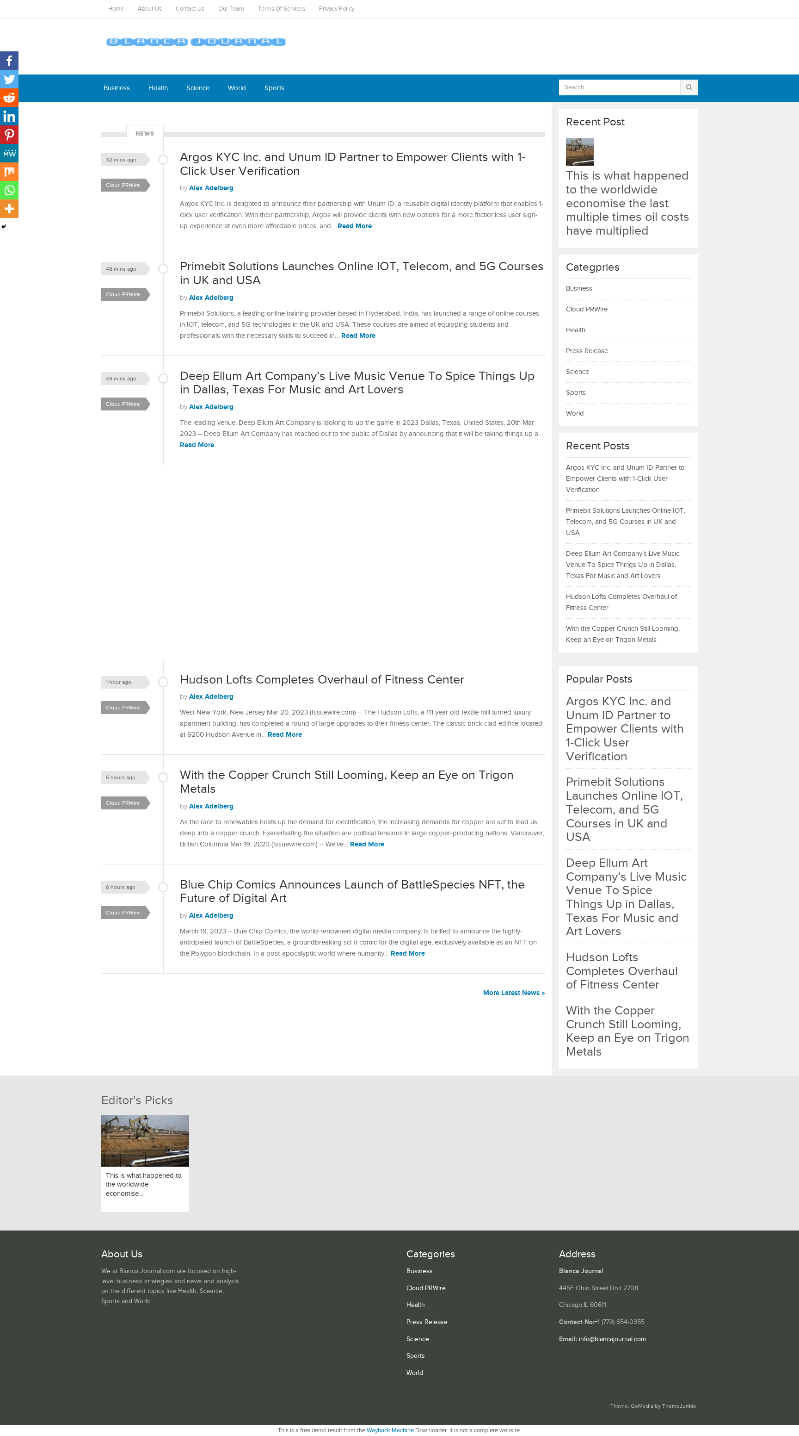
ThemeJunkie (679, 1406)
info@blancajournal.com (612, 1339)
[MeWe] (9, 153)
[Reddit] (9, 97)
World (237, 88)
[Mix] (9, 171)
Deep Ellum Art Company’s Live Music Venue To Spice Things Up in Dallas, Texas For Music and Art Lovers (357, 383)
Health (158, 88)
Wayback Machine (390, 1430)
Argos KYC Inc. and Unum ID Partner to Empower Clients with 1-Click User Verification (352, 164)
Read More (355, 226)
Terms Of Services (281, 9)
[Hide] (3, 226)
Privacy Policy (336, 9)
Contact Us (190, 9)
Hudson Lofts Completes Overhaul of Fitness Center (322, 679)
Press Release (587, 351)
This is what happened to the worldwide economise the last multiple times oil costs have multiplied (627, 203)
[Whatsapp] (9, 190)
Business (117, 88)
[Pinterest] (9, 134)
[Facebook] (9, 60)
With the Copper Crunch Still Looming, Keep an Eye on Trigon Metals (347, 782)
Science (197, 88)
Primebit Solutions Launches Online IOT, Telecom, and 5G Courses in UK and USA (362, 273)
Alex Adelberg (211, 188)
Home (116, 9)
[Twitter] (9, 79)
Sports (274, 88)
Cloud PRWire (123, 185)
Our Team (231, 9)
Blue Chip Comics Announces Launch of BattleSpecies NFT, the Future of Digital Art (352, 891)
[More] (9, 208)
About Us (150, 9)
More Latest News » (514, 992)
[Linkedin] (9, 116)
